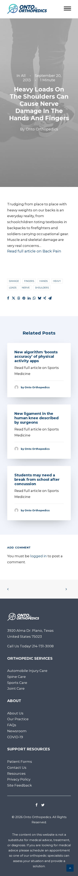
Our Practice (18, 719)
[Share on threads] (18, 298)
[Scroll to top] (70, 868)
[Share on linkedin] (29, 298)
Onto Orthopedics (42, 129)
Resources (16, 774)
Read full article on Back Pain (34, 251)
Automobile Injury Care (27, 671)
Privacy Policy (18, 779)
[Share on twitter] (13, 298)
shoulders (42, 287)
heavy (57, 281)
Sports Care (17, 683)
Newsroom (17, 731)
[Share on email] (49, 298)
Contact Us (16, 768)
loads (12, 287)
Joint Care (16, 688)
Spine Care (16, 677)
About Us (15, 713)
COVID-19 (15, 737)
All (23, 75)
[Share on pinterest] (23, 298)
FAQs (11, 725)
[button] (36, 805)
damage (14, 281)
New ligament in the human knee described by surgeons (36, 417)
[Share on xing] (44, 298)
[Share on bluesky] (39, 298)
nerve (26, 287)
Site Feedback (19, 785)
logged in (38, 556)
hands (43, 281)
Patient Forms (19, 762)
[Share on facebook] (8, 298)
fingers (29, 281)
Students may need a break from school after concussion (37, 479)
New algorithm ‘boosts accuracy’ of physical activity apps (36, 356)
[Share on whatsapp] (34, 298)
